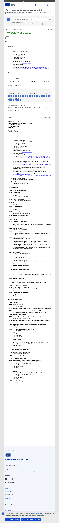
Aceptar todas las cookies (12, 519)
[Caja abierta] (7, 37)
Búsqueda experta (26, 23)
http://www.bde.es (26, 65)
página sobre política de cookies (38, 513)
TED (6, 29)
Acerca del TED (8, 498)
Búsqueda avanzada (16, 23)
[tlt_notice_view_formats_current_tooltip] (49, 117)
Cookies (7, 488)
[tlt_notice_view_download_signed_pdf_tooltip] (20, 83)
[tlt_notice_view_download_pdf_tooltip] (9, 96)
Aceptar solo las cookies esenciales (31, 519)
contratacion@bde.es (26, 63)
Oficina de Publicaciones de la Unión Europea (16, 459)
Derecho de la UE (9, 508)
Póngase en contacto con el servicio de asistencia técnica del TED (20, 471)
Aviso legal (7, 486)
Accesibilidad (8, 491)
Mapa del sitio (8, 501)
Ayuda (6, 469)
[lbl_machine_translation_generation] (24, 105)
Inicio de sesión (41, 4)
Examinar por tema (36, 23)
